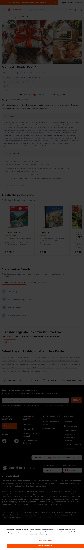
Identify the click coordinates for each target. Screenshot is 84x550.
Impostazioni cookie (45, 540)
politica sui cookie (32, 534)
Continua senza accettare (9, 527)
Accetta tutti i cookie (45, 546)
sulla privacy (43, 534)
